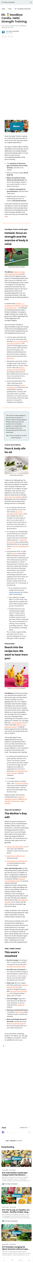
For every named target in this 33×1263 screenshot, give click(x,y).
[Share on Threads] (8, 36)
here (6, 216)
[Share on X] (5, 36)
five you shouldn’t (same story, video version (16, 801)
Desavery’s (14, 553)
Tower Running (19, 1012)
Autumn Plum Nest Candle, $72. (16, 847)
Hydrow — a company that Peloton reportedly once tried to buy (17, 306)
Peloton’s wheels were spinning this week (15, 273)
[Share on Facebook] (2, 36)
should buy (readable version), (15, 798)
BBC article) (10, 358)
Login (7, 1140)
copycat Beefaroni (17, 723)
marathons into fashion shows (16, 966)
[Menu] (31, 2)
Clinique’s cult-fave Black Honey (15, 880)
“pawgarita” (21, 1005)
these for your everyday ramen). (15, 726)
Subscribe (12, 1140)
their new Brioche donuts (16, 1023)
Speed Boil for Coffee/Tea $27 (16, 856)
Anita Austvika (15, 688)
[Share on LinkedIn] (11, 36)
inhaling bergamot (14, 592)
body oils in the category (13, 497)
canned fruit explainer (21, 783)
